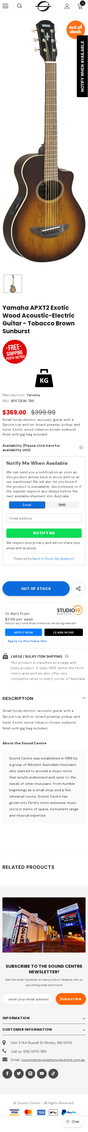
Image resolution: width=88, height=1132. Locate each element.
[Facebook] (7, 1074)
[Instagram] (30, 1074)
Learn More (63, 632)
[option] (44, 141)
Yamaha (33, 395)
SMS (62, 505)
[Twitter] (19, 1074)
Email (27, 505)
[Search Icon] (24, 6)
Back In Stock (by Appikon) (53, 559)
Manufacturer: (14, 395)
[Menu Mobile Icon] (5, 6)
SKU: (6, 401)
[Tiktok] (53, 1074)
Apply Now (23, 632)
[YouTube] (42, 1074)
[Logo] (43, 6)
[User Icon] (67, 6)
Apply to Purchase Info (27, 641)
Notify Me (44, 533)
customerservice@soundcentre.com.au (53, 1060)
